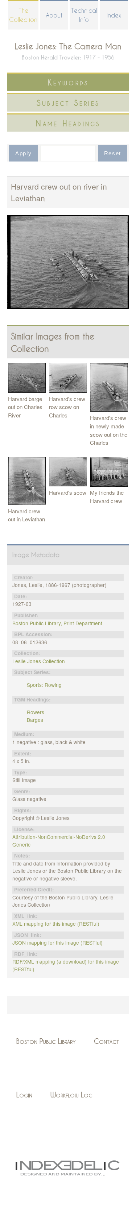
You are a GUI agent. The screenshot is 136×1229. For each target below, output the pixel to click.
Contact (106, 1041)
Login (24, 1094)
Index (114, 15)
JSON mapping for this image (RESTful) (57, 942)
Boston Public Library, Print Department (57, 623)
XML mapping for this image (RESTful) (55, 923)
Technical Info (84, 15)
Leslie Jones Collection (38, 661)
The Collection (23, 15)
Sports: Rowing (44, 684)
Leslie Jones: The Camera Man (68, 46)
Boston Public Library (46, 1041)
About (54, 15)
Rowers (35, 712)
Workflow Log (71, 1094)
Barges (35, 719)
